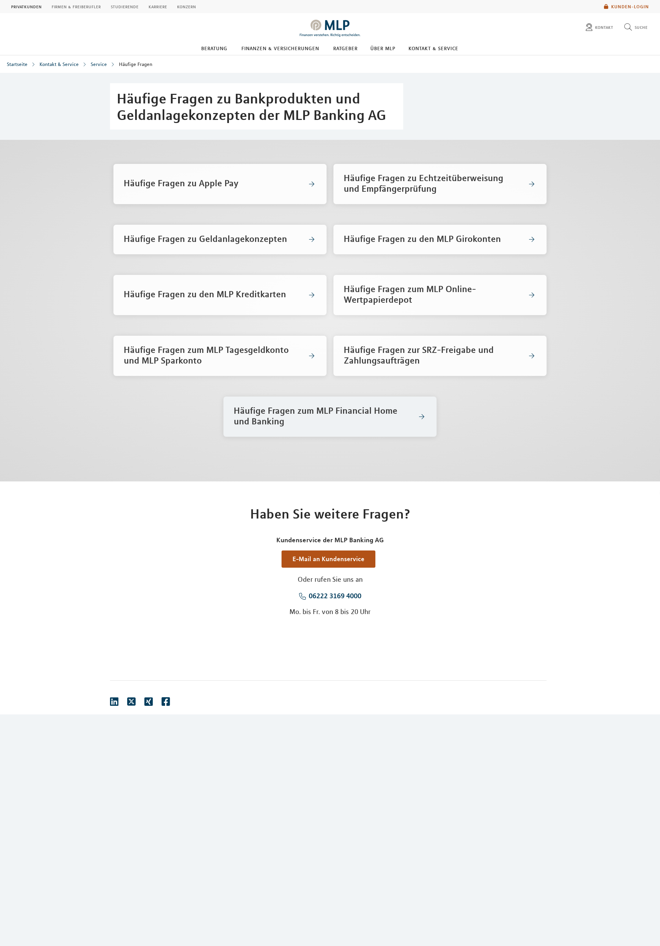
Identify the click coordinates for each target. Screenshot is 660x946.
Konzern (186, 6)
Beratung (214, 48)
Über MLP (382, 48)
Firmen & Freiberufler (76, 6)
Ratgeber (345, 48)
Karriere (157, 6)
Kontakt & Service (433, 48)
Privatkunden (26, 6)
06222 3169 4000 (335, 595)
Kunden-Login (630, 6)
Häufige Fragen (135, 64)
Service (99, 64)
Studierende (125, 6)
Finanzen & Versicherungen (280, 48)
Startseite (17, 64)
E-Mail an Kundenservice (328, 559)
